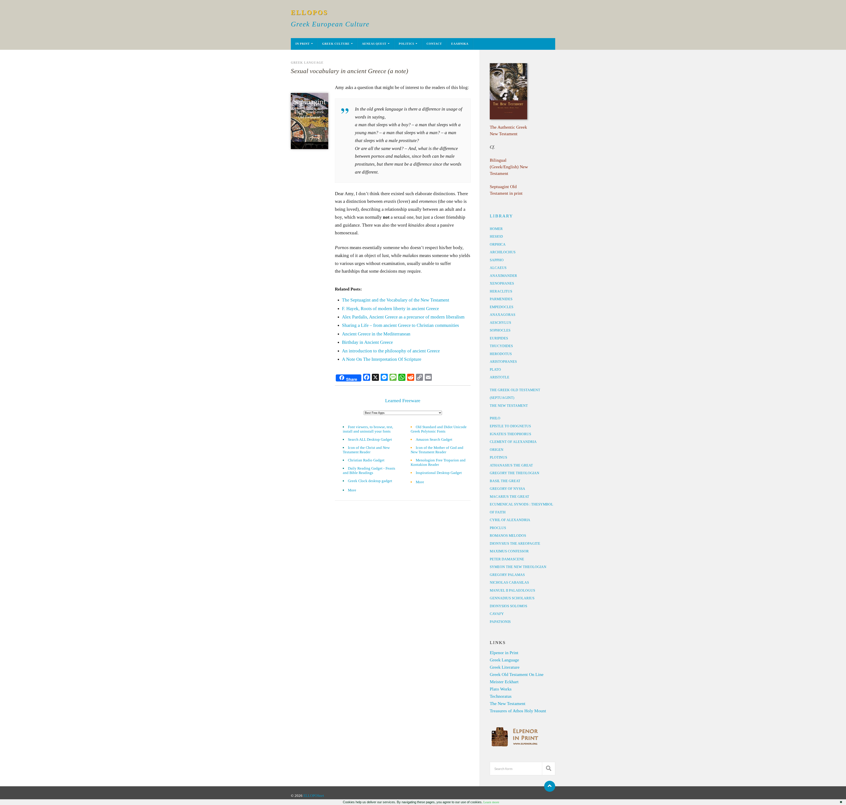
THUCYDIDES (501, 346)
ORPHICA (498, 244)
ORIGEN (496, 450)
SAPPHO (497, 260)
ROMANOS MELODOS (508, 535)
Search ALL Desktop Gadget (370, 439)
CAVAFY (497, 614)
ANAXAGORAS (502, 314)
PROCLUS (498, 528)
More (355, 490)
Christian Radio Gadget (366, 460)
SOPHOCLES (500, 330)
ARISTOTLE (499, 377)
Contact (434, 43)
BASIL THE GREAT (505, 481)
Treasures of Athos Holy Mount (518, 710)
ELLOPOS (309, 12)
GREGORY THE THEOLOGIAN (514, 473)
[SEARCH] (548, 768)
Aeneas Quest (374, 43)
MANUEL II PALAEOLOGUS (512, 590)
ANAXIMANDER (503, 276)
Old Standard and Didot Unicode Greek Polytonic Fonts (439, 429)
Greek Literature (504, 667)
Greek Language (307, 62)
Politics (406, 43)
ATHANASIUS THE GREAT (511, 465)
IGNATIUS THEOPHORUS (510, 434)
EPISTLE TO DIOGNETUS (510, 426)
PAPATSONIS (500, 622)
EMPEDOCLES (501, 307)
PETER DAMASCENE (507, 559)
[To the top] (549, 786)
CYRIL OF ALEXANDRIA (510, 520)
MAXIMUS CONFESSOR (509, 551)
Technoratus (501, 696)
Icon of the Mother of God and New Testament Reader (437, 450)
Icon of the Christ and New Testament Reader (366, 450)
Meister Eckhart (504, 681)
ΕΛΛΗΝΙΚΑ (459, 43)
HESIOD (496, 236)
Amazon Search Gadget (434, 439)
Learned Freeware (402, 400)
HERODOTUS (501, 354)
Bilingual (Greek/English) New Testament (509, 167)
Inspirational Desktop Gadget (439, 473)
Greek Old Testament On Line (517, 674)
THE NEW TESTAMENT (509, 405)
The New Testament (507, 703)
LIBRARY (501, 215)
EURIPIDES (499, 338)
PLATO (495, 369)
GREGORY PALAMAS (507, 575)
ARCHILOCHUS (503, 252)
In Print (302, 43)
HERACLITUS (501, 291)
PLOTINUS (498, 457)
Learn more (491, 802)
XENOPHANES (502, 283)
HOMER (496, 229)
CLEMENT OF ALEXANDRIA (513, 442)
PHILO (495, 418)
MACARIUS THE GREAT (509, 496)
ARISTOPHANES (503, 361)
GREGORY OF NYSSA (507, 488)
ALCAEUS (498, 268)
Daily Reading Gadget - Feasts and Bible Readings (369, 470)
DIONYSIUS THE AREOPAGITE (515, 543)
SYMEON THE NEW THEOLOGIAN (518, 567)
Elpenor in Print (504, 652)
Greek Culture (336, 43)
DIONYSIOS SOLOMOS (508, 606)
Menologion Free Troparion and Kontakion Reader (438, 462)
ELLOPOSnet (313, 796)
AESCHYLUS (500, 322)
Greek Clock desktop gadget (370, 481)
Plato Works (501, 689)
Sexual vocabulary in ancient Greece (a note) (349, 70)
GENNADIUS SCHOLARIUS (512, 598)
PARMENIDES (501, 299)
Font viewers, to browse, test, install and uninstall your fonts (368, 429)
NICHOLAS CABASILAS (509, 582)
